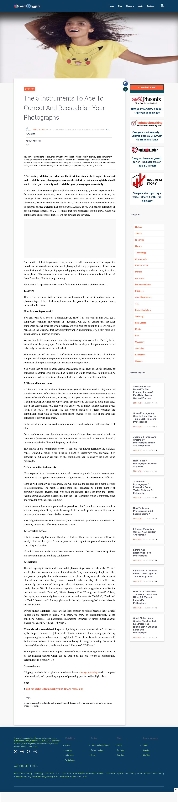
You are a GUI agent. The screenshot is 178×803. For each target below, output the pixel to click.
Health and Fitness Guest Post (73, 776)
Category (29, 89)
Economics (140, 355)
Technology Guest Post (43, 773)
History (138, 227)
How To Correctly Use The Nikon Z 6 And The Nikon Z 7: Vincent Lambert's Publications (145, 597)
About (68, 745)
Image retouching (73, 689)
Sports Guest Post (125, 773)
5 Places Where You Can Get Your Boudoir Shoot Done (144, 532)
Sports (138, 233)
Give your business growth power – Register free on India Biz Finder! (147, 162)
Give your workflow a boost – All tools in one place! (147, 110)
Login (140, 6)
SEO (137, 304)
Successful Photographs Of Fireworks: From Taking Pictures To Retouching (143, 487)
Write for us (70, 760)
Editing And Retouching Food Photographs (142, 553)
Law (137, 335)
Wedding (139, 316)
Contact (68, 750)
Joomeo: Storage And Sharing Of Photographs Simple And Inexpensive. (144, 441)
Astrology (139, 278)
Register (150, 6)
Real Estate (140, 323)
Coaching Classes (143, 297)
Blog (120, 6)
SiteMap (146, 755)
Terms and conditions (100, 745)
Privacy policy (97, 750)
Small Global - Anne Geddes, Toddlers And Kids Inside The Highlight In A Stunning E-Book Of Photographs (145, 625)
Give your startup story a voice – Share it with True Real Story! (147, 197)
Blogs (119, 745)
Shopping (139, 348)
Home (111, 6)
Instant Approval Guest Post (149, 773)
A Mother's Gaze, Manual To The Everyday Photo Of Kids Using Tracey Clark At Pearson (143, 392)
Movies (138, 272)
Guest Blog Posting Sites (47, 776)
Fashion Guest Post (106, 773)
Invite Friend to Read (147, 87)
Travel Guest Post (22, 773)
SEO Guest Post (63, 773)
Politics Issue (141, 265)
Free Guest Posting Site (24, 776)
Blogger (137, 403)
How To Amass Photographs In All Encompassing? (143, 511)
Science (139, 361)
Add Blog (120, 755)
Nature (138, 246)
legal (93, 755)
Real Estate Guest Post (84, 773)
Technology (140, 253)
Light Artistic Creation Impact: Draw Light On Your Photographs (145, 573)
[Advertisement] (70, 238)
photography (141, 259)
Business (139, 291)
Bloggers (130, 6)
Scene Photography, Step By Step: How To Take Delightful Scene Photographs (144, 417)
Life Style (139, 240)
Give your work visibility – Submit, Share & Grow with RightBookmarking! (147, 136)
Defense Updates (143, 284)
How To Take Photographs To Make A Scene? (145, 463)
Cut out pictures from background (44, 689)
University (139, 342)
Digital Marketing (143, 310)
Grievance (69, 755)
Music (138, 329)
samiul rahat (39, 130)
